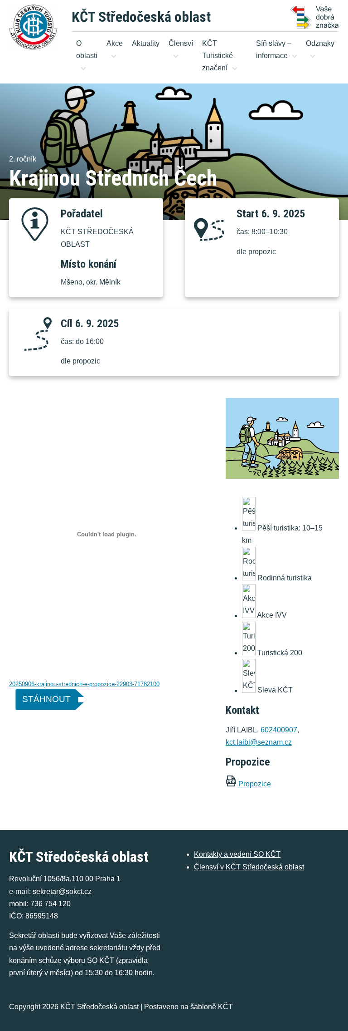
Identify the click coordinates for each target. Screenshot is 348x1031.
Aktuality (146, 43)
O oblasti (86, 49)
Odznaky (320, 43)
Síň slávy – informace (273, 49)
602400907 (279, 730)
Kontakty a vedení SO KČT (237, 854)
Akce (114, 43)
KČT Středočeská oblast (141, 16)
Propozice (254, 784)
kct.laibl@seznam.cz (259, 742)
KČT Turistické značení (217, 55)
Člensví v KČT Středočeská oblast (249, 867)
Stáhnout (46, 699)
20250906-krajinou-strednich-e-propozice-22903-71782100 (84, 684)
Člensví (181, 43)
